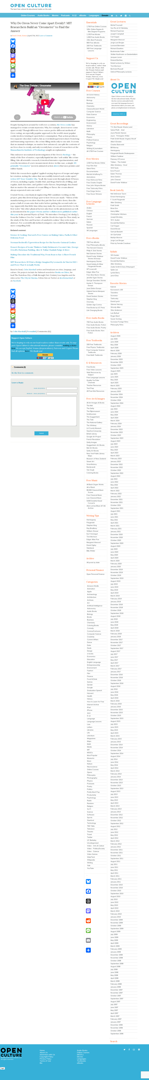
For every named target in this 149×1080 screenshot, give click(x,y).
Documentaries (92, 171)
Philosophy (91, 134)
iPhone (89, 710)
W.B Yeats (115, 168)
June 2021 (114, 517)
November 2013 (117, 783)
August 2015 (115, 721)
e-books (90, 654)
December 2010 (117, 885)
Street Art (90, 461)
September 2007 (117, 999)
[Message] (45, 65)
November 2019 (117, 572)
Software (90, 815)
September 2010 (117, 893)
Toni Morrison (92, 537)
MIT (88, 750)
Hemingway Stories (94, 261)
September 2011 (117, 858)
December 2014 (117, 745)
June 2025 (114, 377)
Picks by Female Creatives (120, 243)
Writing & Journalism (94, 148)
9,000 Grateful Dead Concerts (94, 502)
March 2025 (115, 386)
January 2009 (116, 952)
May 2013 (114, 800)
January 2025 (116, 391)
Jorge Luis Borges (117, 43)
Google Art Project (94, 437)
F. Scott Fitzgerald (118, 200)
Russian (90, 225)
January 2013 (116, 812)
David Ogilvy (91, 545)
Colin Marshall (19, 331)
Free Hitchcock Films (94, 180)
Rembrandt (91, 467)
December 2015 (117, 710)
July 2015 (114, 724)
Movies (80, 1056)
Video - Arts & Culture (95, 846)
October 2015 (116, 715)
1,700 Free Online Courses (97, 26)
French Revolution (93, 439)
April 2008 (114, 978)
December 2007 (117, 990)
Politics (89, 789)
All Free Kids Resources (95, 391)
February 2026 (116, 353)
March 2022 (115, 491)
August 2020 (115, 546)
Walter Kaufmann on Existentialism (124, 54)
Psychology (91, 143)
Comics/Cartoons (94, 631)
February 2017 (116, 669)
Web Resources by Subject (94, 373)
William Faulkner (117, 156)
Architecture (91, 597)
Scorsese (114, 295)
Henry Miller (115, 211)
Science (24, 36)
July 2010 (114, 899)
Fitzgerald (90, 522)
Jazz (89, 713)
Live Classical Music (94, 498)
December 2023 (117, 429)
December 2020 (117, 534)
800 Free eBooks (93, 43)
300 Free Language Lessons (94, 49)
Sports (89, 817)
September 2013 (117, 788)
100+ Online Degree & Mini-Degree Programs (96, 30)
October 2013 (116, 785)
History (89, 126)
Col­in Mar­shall (30, 269)
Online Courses (93, 769)
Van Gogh (90, 470)
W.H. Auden (115, 220)
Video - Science (93, 851)
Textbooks (81, 1061)
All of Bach (91, 487)
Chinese (90, 211)
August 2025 (115, 371)
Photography (92, 778)
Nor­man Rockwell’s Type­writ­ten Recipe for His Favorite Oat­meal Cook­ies (43, 242)
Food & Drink (92, 679)
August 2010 (115, 896)
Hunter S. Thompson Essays (94, 284)
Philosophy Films (117, 325)
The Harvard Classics (95, 248)
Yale (88, 865)
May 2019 (114, 590)
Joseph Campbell (117, 34)
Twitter (89, 837)
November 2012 (117, 818)
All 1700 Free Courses (95, 151)
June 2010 (114, 902)
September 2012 (117, 823)
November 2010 (117, 888)
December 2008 (117, 955)
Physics (89, 137)
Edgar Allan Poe (93, 272)
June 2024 (114, 412)
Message (29, 393)
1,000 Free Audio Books (96, 37)
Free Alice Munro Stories (96, 275)
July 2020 (114, 549)
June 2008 (114, 972)
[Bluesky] (45, 41)
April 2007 (114, 1013)
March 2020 (115, 561)
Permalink (31, 331)
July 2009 (114, 934)
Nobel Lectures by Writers (120, 63)
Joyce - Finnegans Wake (120, 136)
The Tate (90, 420)
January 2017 (116, 672)
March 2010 (115, 911)
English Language (94, 662)
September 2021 (117, 508)
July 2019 (114, 584)
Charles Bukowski (117, 145)
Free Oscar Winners (94, 194)
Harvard (90, 693)
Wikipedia (91, 860)
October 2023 (116, 435)
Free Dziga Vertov (94, 191)
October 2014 (116, 750)
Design (89, 651)
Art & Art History (93, 95)
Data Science (92, 114)
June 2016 (114, 692)
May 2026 (114, 345)
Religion (90, 145)
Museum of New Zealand (96, 459)
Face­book (17, 281)
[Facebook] (45, 45)
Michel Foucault (116, 25)
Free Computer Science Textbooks (96, 351)
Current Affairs (92, 639)
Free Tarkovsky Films (95, 188)
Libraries (90, 730)
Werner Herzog (116, 304)
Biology (89, 100)
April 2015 (114, 733)
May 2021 (114, 520)
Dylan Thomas (116, 174)
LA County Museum (94, 428)
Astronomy (91, 97)
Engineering (91, 120)
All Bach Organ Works (95, 484)
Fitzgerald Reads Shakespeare (122, 153)
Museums (90, 758)
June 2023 (114, 447)
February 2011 (116, 879)
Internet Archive (93, 705)
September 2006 (117, 1034)
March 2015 (115, 736)
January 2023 (116, 461)
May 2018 (114, 625)
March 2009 (115, 946)
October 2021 (116, 505)
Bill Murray (114, 147)
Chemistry (90, 106)
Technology (91, 823)
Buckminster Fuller (117, 51)
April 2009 (114, 943)
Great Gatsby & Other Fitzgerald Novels (95, 265)
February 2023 (116, 459)
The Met (90, 405)
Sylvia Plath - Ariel (117, 130)
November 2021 (117, 502)
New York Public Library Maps (95, 454)
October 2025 (116, 365)
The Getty (90, 408)
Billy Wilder (91, 551)
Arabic (89, 208)
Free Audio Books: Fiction (96, 325)
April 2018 (114, 628)
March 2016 (115, 701)
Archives (90, 600)
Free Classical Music (94, 495)
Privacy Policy (45, 1059)
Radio (89, 801)
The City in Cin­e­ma (29, 278)
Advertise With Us (119, 114)
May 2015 (114, 730)
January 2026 (116, 356)
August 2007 (115, 1001)
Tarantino (114, 293)
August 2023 (115, 441)
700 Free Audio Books (95, 322)
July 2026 (114, 339)
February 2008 (116, 984)
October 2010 (116, 891)
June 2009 (114, 937)
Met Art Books (92, 448)
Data (89, 645)
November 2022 (117, 467)
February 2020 (116, 564)
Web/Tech (91, 857)
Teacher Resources (94, 385)
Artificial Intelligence (94, 606)
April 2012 (114, 838)
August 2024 (115, 406)
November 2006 (117, 1028)
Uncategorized (92, 843)
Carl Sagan (115, 37)
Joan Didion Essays (94, 288)
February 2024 (116, 423)
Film (88, 673)
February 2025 (116, 388)
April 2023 (114, 453)
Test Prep (90, 388)
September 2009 (117, 928)
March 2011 (115, 876)
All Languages (92, 230)
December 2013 (117, 780)
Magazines (91, 738)
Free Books (91, 367)
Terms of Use (45, 1061)
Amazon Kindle (93, 586)
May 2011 (114, 870)
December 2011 (117, 850)
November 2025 (117, 362)
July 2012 (114, 829)
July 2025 (114, 374)
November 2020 (117, 537)
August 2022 (115, 476)
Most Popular (92, 755)
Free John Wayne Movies (96, 185)
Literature (90, 129)
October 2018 (116, 610)
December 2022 (117, 464)
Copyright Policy (46, 1056)
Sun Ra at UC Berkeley (119, 28)
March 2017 (115, 666)
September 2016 (117, 683)
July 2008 (114, 969)
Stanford (90, 820)
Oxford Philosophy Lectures (121, 72)
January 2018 (116, 637)
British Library (92, 434)
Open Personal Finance (95, 574)
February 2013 (116, 809)
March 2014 (115, 771)
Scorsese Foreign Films (119, 322)
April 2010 (114, 908)
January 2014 (116, 777)
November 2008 (117, 958)
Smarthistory (92, 464)
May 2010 (114, 905)
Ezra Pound (115, 171)
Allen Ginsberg (116, 202)
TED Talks (91, 826)
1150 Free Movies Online (96, 163)
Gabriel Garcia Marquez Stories (96, 292)
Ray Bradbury (92, 528)
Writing (90, 863)
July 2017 (114, 654)
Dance (89, 642)
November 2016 (117, 677)
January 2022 (116, 496)
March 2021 (115, 526)
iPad (89, 707)
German (90, 219)
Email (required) (39, 393)
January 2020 (116, 567)
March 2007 (115, 1016)
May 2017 (114, 660)
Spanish (90, 228)
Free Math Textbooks (95, 355)
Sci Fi (89, 809)
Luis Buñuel (115, 313)
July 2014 (114, 759)
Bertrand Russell (117, 69)
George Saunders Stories (96, 280)
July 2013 (114, 794)
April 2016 (114, 698)
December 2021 (117, 499)
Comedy (90, 628)
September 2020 (117, 543)
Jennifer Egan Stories (95, 278)
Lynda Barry (115, 273)
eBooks (80, 1063)
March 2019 (115, 596)
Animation (91, 589)
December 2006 (117, 1025)
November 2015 (117, 712)
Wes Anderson (116, 310)
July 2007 (114, 1004)
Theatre (90, 832)
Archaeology (92, 594)
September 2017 (117, 648)
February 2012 (116, 844)
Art (88, 603)
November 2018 (117, 607)
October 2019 (116, 575)
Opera (89, 772)
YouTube (90, 868)
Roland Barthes (117, 60)
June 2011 (114, 867)
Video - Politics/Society (96, 849)
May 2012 (114, 835)
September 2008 (117, 964)
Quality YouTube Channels (93, 381)
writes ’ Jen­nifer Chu (23, 179)
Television (91, 829)
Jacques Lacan (116, 57)
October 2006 (116, 1031)
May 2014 (114, 765)
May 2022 (114, 485)
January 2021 (116, 531)
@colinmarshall (66, 278)
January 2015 (116, 742)
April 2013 (114, 803)
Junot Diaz (115, 276)
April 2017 (114, 663)
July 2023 (114, 444)
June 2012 (114, 832)
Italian (89, 222)
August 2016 (115, 686)
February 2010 (116, 914)
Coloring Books (92, 473)
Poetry (89, 786)
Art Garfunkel (116, 235)
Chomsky (90, 302)
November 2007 (117, 993)
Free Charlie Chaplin (94, 183)
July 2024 (114, 409)
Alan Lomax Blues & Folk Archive (96, 507)
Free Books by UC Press (96, 308)
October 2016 (116, 680)
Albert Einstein (116, 142)
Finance (90, 676)
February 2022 (116, 494)
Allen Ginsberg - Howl (119, 165)
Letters (89, 727)
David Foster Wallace (119, 182)
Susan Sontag (116, 319)
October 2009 (116, 926)
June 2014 (114, 762)
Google (90, 687)
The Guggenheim (93, 417)
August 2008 (115, 966)
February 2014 (116, 774)
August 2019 (115, 581)
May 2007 (114, 1010)
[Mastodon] (45, 55)
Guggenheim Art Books (96, 445)
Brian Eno (114, 208)
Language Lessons (94, 721)
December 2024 (117, 394)
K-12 (89, 716)
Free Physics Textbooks (95, 347)
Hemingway (91, 520)
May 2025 (114, 380)
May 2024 (114, 415)
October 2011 (116, 856)
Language (91, 719)
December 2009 (117, 920)
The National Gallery (94, 422)
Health (89, 696)
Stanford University (94, 431)
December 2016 (117, 675)
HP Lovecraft (92, 269)
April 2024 (114, 418)
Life (88, 733)
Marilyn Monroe (116, 237)
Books (89, 617)
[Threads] (45, 50)
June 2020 (114, 552)
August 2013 (115, 791)
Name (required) (39, 388)
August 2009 (115, 931)
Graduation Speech (94, 690)
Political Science (93, 140)
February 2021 (116, 529)
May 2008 (114, 975)
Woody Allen (115, 307)
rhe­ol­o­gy (66, 154)
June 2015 (114, 727)
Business (90, 103)
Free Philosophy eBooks (96, 245)
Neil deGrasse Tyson (118, 194)
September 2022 (117, 473)
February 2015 (116, 739)
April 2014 (114, 768)
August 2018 (115, 616)
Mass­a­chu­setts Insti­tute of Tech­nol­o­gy (27, 150)
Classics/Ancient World (95, 109)
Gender (90, 685)
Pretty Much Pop (93, 792)
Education (91, 659)
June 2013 (114, 797)
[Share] (45, 75)
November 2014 (117, 748)
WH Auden (115, 255)
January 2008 (116, 987)
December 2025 (117, 359)
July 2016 (114, 689)
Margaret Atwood (93, 542)
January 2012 (116, 847)
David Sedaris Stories (95, 296)
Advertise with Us (47, 1054)
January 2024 (116, 426)
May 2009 (114, 940)
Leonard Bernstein (118, 45)
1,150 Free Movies (93, 34)
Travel (89, 834)
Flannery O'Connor (118, 159)
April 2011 (114, 873)
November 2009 (117, 923)
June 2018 (114, 622)
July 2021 (114, 514)
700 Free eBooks (93, 242)
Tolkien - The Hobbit (118, 162)
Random (90, 803)
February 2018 (116, 634)
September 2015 (117, 718)
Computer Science (94, 112)
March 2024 (115, 421)
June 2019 (114, 587)
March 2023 (115, 456)
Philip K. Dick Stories (94, 251)
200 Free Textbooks (94, 46)
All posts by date (93, 562)
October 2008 (116, 961)
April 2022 (114, 488)
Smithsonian (91, 414)
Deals (89, 648)
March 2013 (115, 806)
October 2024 (116, 400)
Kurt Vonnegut (92, 534)
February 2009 (116, 949)
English (89, 214)
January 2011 (116, 882)
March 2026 (115, 350)
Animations (91, 177)
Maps (89, 741)
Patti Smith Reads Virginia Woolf (123, 139)
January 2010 (116, 917)
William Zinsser (92, 531)
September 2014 (117, 753)
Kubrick (113, 287)
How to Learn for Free (95, 702)
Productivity (91, 795)
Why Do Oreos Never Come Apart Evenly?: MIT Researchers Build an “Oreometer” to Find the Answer (41, 27)
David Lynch (115, 301)
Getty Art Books (93, 451)
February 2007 (116, 1019)
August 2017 (115, 651)
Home (42, 1050)
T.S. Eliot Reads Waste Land (121, 127)
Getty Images (92, 442)
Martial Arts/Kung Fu (94, 174)
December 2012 (117, 815)
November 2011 (117, 853)
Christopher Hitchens (119, 214)
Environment (91, 123)
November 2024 (117, 397)
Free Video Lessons (94, 370)
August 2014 (115, 756)
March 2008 (115, 981)
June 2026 (114, 342)
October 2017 (116, 645)
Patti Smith (115, 205)
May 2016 (114, 695)
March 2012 (115, 841)
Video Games (92, 854)
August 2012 (115, 826)
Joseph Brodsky (117, 217)
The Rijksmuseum (93, 411)
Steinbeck (90, 548)
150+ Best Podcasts (94, 40)
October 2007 (116, 996)
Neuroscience (92, 767)
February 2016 (116, 704)
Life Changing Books (94, 310)
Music (89, 761)
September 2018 (117, 613)
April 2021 (114, 523)
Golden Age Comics (94, 305)
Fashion (90, 671)
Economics (91, 117)
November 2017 (117, 642)
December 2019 (117, 569)
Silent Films (91, 168)
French (89, 216)
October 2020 (116, 540)
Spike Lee (114, 270)
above (56, 166)
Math (88, 131)
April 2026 (114, 348)
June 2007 (114, 1007)
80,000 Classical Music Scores (95, 491)
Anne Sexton (115, 177)
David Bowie (115, 229)
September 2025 (117, 368)
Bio (41, 1063)
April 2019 (114, 593)
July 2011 (114, 864)
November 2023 (117, 432)
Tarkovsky (114, 298)
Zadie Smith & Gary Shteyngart (123, 267)
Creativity (90, 637)
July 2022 (114, 479)
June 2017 (114, 657)
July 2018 (114, 619)
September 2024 (117, 403)
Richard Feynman (117, 31)
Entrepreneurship (93, 665)
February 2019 (116, 599)
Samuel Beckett (117, 232)
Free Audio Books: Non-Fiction (96, 332)
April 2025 (114, 383)
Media (89, 747)
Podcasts (90, 784)
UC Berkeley (91, 840)
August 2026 (115, 336)
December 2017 (117, 639)
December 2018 (117, 604)
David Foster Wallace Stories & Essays (95, 257)
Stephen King (92, 299)
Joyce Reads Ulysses (118, 133)
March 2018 (115, 631)
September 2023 (117, 438)
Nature (89, 764)
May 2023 (114, 450)
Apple (89, 592)
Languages (81, 1059)
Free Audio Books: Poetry (96, 328)
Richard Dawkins (117, 48)
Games (90, 682)
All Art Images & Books (95, 403)
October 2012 (116, 820)
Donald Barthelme (118, 223)
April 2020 (114, 558)
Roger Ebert (115, 316)
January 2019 (116, 602)
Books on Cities (62, 272)
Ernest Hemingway (118, 197)
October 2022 (116, 470)
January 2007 (116, 1022)
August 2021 (115, 511)
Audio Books (92, 611)
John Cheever (116, 180)
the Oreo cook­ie (64, 125)
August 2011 (115, 861)
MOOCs (90, 753)
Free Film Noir (92, 166)
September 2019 (117, 578)
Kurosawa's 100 (117, 290)
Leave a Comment (45, 36)
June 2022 (114, 482)
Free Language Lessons (96, 377)
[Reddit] (45, 60)
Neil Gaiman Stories (94, 253)
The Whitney (91, 425)
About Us (44, 1052)
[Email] (45, 70)
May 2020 (114, 555)
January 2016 (116, 707)
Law (88, 724)
